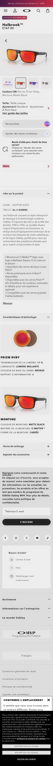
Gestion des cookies (26, 759)
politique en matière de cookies (31, 738)
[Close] (48, 699)
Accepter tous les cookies (26, 746)
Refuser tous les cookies (26, 753)
